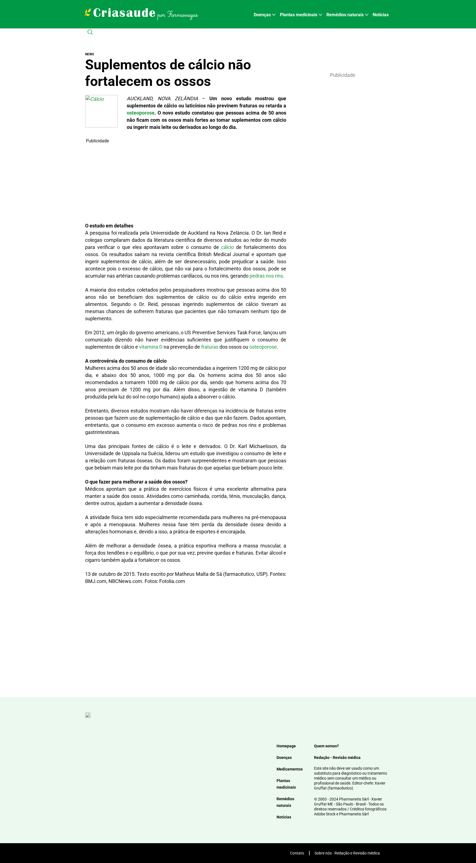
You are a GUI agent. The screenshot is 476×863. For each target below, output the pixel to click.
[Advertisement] (185, 182)
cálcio (227, 247)
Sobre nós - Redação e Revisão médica (347, 853)
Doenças (262, 14)
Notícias (381, 14)
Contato (297, 853)
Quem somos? (326, 746)
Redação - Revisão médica (337, 757)
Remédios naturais (345, 14)
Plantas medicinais (298, 14)
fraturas (209, 347)
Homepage (286, 746)
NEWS (89, 54)
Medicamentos (290, 769)
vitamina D (151, 347)
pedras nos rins (266, 276)
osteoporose (141, 113)
